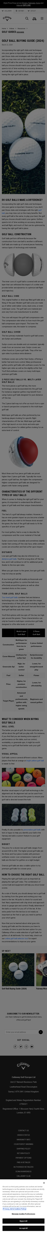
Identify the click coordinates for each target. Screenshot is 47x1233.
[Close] (44, 1183)
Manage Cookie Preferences (23, 1214)
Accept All (23, 1228)
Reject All (23, 1221)
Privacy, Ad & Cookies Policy (14, 1209)
